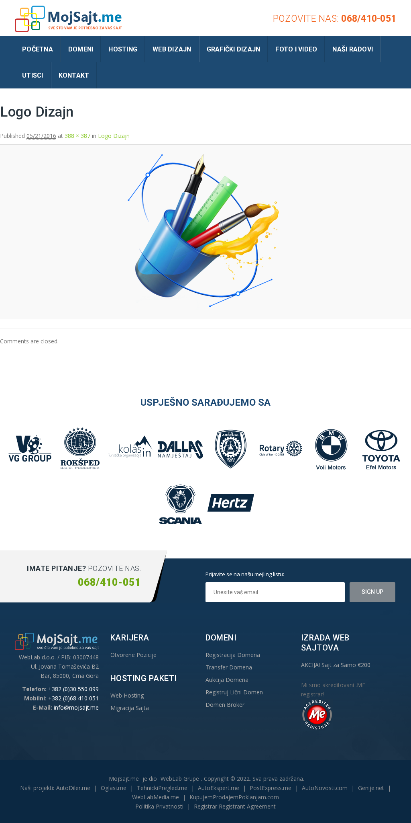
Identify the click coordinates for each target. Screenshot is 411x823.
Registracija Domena (233, 655)
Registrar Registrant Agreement (235, 806)
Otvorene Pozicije (133, 655)
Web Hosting (127, 695)
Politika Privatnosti (159, 806)
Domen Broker (225, 704)
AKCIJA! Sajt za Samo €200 (335, 665)
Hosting (122, 49)
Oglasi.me (113, 788)
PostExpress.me (270, 788)
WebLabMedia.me (155, 797)
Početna (37, 49)
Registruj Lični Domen (234, 692)
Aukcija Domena (227, 679)
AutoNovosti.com (325, 788)
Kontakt (74, 75)
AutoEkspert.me (218, 788)
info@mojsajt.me (76, 707)
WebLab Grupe (180, 778)
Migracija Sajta (129, 708)
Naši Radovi (352, 49)
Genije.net (371, 788)
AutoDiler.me (73, 788)
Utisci (32, 75)
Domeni (81, 49)
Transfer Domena (229, 667)
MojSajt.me (124, 778)
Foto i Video (296, 49)
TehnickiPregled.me (162, 788)
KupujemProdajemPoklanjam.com (234, 797)
